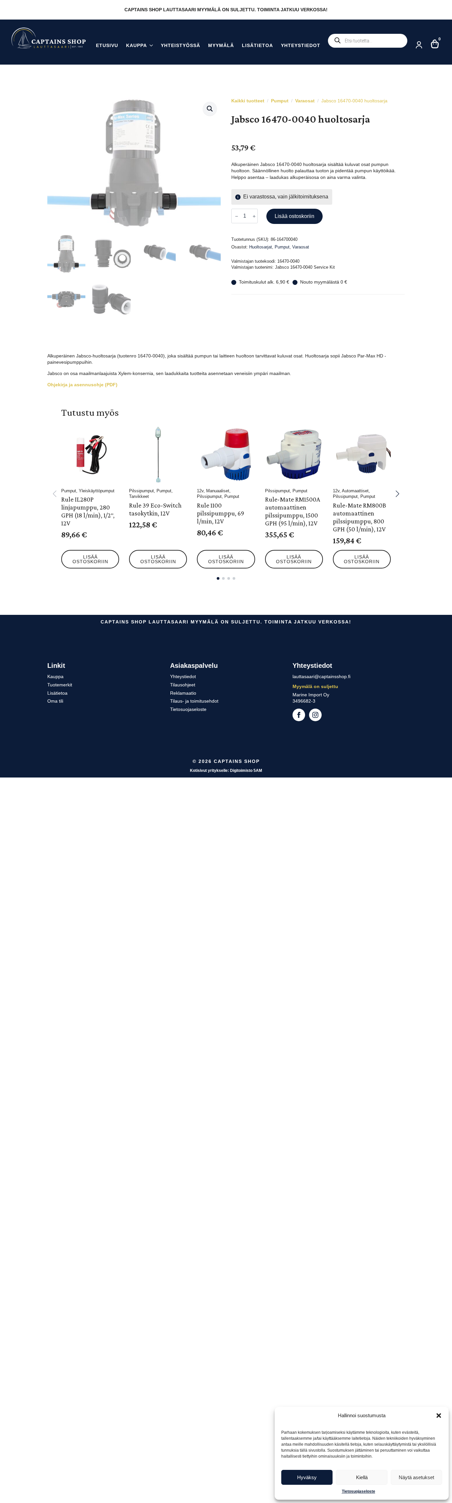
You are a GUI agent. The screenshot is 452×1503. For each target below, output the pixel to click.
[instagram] (315, 715)
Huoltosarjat (260, 246)
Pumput (280, 100)
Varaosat (305, 100)
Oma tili (55, 701)
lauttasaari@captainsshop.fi (321, 676)
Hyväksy (307, 1477)
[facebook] (299, 715)
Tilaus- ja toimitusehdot (194, 701)
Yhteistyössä (180, 45)
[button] (438, 1415)
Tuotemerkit (59, 684)
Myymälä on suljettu (315, 686)
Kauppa (136, 45)
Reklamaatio (183, 693)
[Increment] (254, 216)
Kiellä (362, 1477)
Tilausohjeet (182, 684)
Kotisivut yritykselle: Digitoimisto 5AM (226, 770)
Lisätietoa (257, 45)
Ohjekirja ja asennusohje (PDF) (82, 384)
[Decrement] (236, 216)
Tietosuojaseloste (358, 1491)
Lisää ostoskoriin (294, 216)
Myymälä (221, 45)
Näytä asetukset (416, 1477)
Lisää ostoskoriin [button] (90, 559)
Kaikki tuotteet (247, 100)
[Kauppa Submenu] (150, 46)
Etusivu (107, 45)
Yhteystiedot (300, 45)
